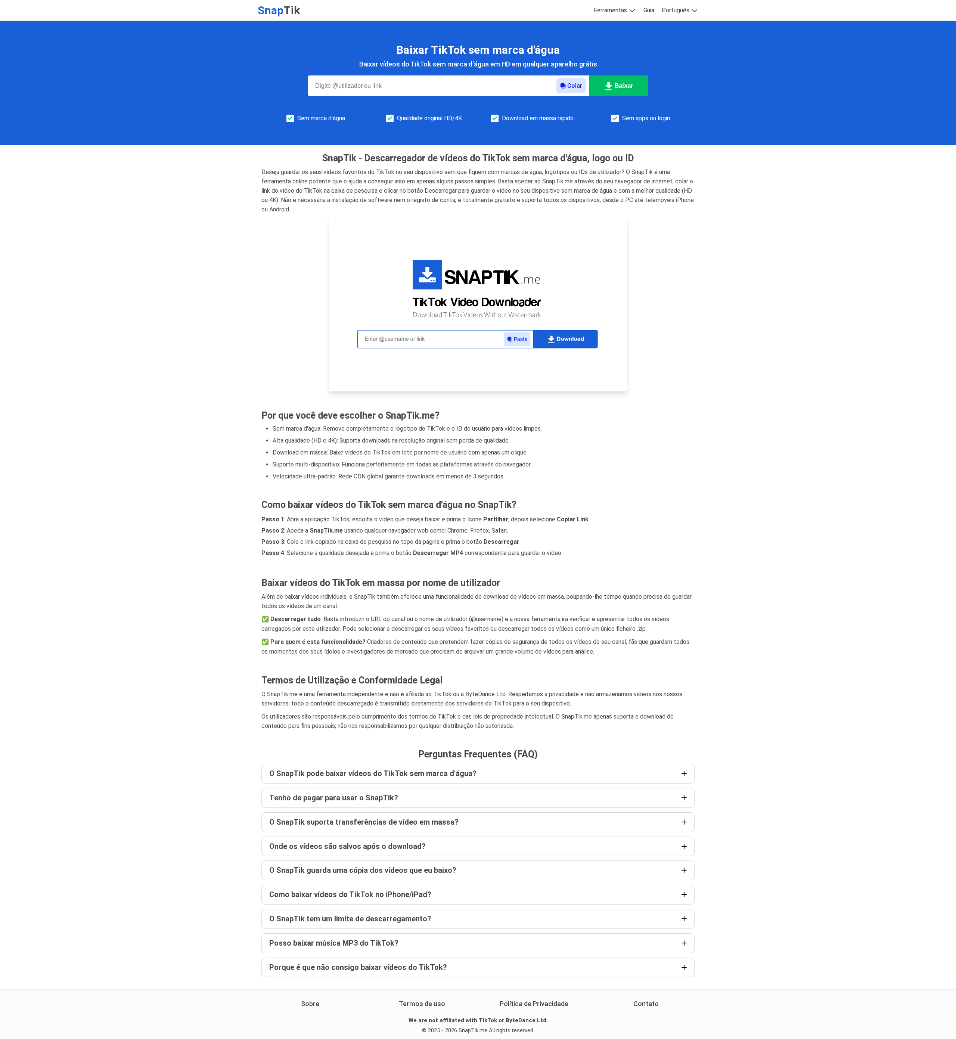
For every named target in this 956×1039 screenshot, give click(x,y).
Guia (648, 10)
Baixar (623, 85)
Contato (646, 1004)
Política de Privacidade (534, 1004)
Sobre (310, 1004)
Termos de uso (422, 1004)
